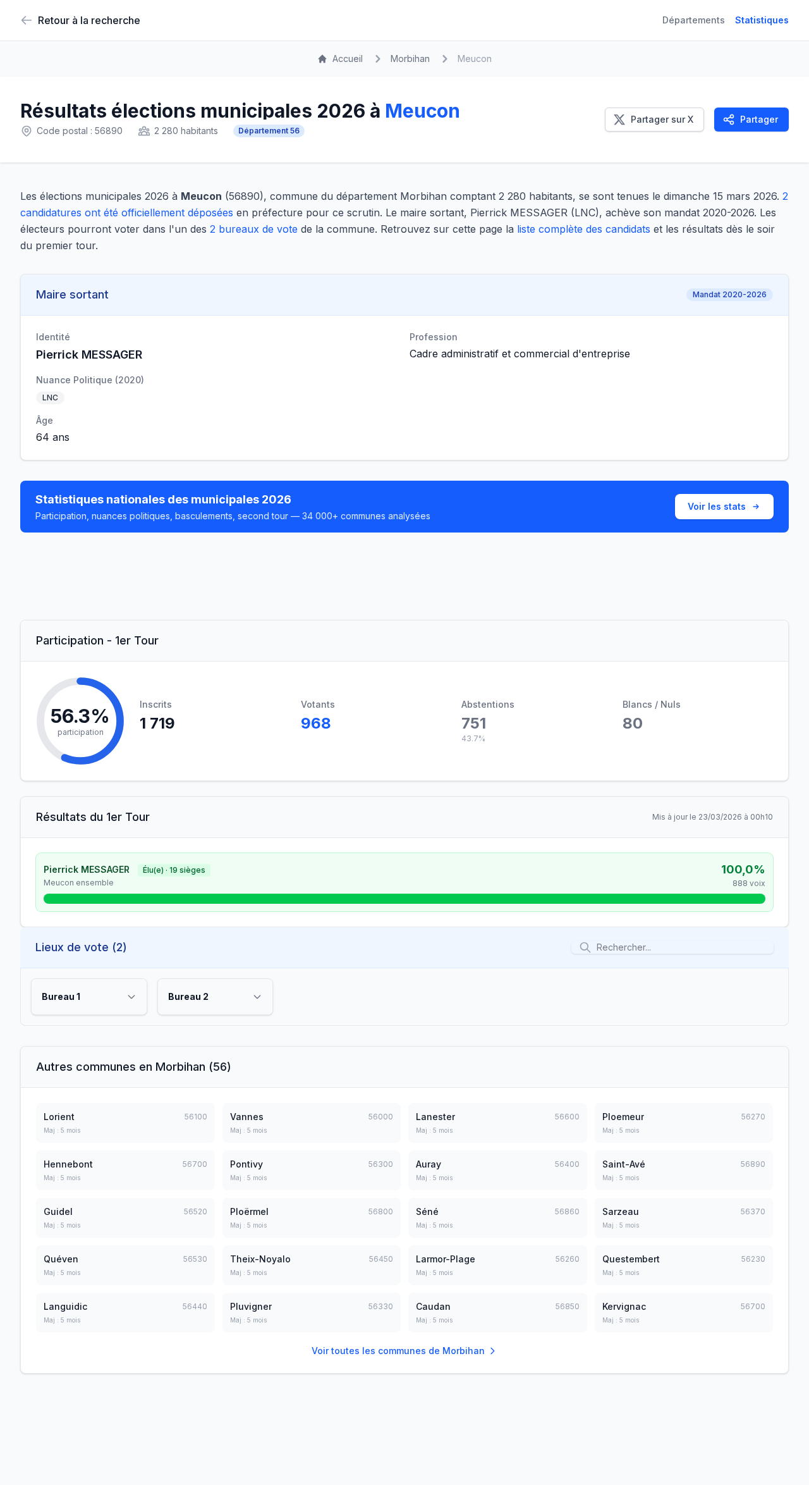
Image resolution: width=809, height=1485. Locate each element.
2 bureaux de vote (254, 229)
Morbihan (410, 58)
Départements (693, 20)
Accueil (347, 58)
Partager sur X (662, 119)
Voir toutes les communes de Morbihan (398, 1350)
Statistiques (762, 20)
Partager (759, 119)
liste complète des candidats (583, 229)
